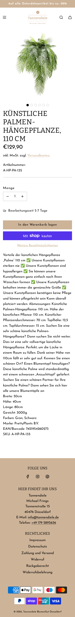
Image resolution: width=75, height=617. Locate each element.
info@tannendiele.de (43, 517)
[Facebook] (27, 476)
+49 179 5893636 (43, 522)
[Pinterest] (47, 476)
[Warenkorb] (70, 17)
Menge (9, 188)
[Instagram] (37, 476)
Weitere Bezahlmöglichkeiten (37, 245)
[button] (27, 105)
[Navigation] (4, 17)
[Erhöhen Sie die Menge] (22, 196)
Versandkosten (38, 155)
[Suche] (61, 17)
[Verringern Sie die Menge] (7, 196)
